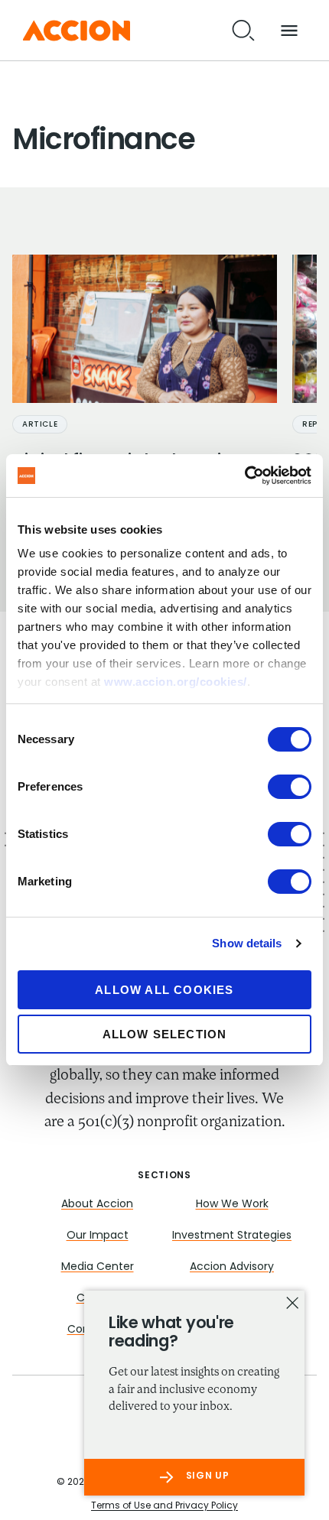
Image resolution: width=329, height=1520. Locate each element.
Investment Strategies (232, 1236)
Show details (247, 943)
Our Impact (98, 1236)
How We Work (232, 1204)
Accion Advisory (232, 1267)
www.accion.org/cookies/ (175, 681)
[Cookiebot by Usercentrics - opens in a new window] (244, 476)
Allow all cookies (164, 989)
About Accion (97, 1204)
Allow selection (165, 1034)
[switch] (289, 787)
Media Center (97, 1267)
